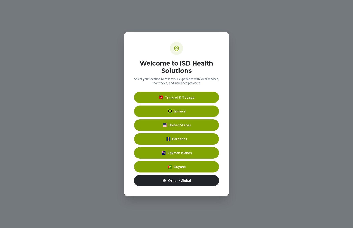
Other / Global (179, 180)
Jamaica (179, 111)
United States (180, 125)
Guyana (180, 167)
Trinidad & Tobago (179, 97)
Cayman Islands (180, 153)
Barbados (179, 139)
